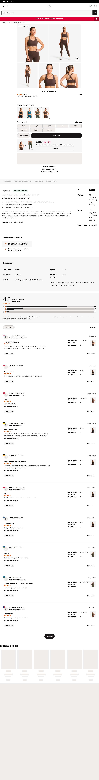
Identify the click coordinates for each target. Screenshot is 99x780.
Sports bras (20, 23)
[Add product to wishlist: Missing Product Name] (77, 59)
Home (3, 23)
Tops (14, 23)
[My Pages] (8, 6)
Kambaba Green (84, 552)
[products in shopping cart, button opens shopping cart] (95, 6)
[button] (33, 43)
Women (9, 23)
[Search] (94, 12)
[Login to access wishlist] (90, 6)
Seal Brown (83, 340)
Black (81, 370)
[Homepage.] (49, 6)
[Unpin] (96, 19)
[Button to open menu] (3, 6)
